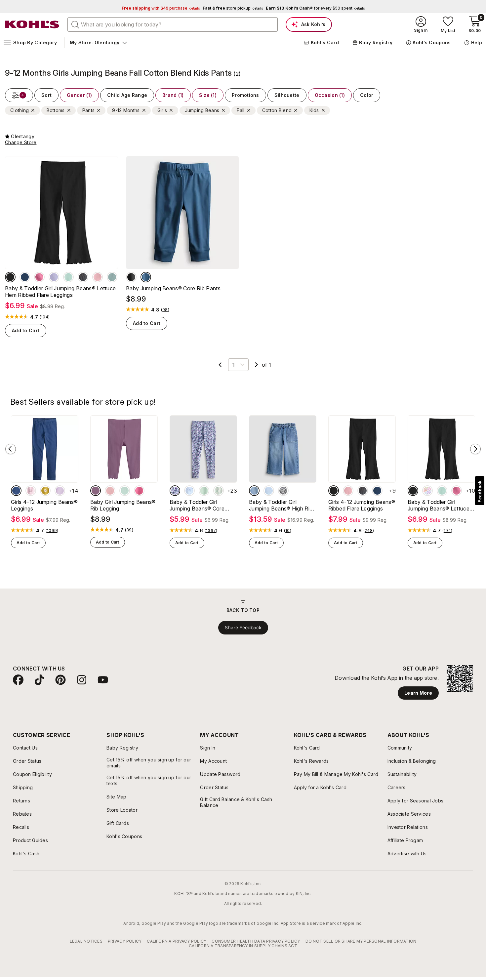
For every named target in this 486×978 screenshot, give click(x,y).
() (45, 317)
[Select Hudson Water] (146, 277)
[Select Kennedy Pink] (39, 277)
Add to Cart (25, 330)
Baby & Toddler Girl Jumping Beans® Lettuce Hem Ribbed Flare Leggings (60, 291)
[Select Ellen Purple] (54, 277)
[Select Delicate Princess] (97, 277)
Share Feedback (243, 627)
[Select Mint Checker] (218, 490)
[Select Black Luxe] (10, 277)
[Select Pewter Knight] (83, 277)
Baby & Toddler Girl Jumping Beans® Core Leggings (197, 505)
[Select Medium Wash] (16, 490)
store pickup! (233, 8)
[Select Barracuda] (112, 277)
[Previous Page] (220, 364)
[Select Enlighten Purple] (60, 490)
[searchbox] (172, 24)
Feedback (479, 491)
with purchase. (161, 8)
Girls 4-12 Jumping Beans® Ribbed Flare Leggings (361, 505)
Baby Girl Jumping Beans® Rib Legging (123, 505)
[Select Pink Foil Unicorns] (30, 490)
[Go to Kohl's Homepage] (32, 24)
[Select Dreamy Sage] (68, 277)
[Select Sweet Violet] (95, 490)
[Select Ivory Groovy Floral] (427, 490)
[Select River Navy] (25, 277)
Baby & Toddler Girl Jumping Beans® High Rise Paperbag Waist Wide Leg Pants (282, 505)
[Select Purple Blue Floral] (175, 490)
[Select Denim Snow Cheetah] (283, 490)
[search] (75, 24)
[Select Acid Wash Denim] (268, 490)
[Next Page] (256, 364)
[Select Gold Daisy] (45, 490)
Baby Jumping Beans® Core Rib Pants (173, 288)
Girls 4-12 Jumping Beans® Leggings (44, 505)
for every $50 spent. (315, 8)
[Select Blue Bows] (189, 490)
